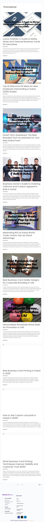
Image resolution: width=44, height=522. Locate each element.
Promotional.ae (31, 520)
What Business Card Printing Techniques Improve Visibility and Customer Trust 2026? (20, 464)
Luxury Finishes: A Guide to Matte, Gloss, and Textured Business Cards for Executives (21, 41)
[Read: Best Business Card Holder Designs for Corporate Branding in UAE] (22, 265)
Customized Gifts (20, 503)
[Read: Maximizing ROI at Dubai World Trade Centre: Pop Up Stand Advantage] (22, 218)
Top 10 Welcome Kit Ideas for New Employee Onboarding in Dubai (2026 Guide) (20, 89)
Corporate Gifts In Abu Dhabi (20, 513)
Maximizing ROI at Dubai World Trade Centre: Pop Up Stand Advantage (19, 235)
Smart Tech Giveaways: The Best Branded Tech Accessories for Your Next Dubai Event (21, 138)
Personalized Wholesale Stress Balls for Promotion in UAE (21, 326)
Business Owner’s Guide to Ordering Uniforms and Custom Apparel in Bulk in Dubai (21, 186)
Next (40, 484)
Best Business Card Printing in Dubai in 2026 (21, 372)
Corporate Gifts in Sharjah (20, 510)
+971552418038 (8, 508)
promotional (5, 46)
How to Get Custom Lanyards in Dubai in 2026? (19, 416)
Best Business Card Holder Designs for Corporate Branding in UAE (21, 281)
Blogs (18, 498)
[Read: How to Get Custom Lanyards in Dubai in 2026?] (22, 400)
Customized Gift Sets (20, 506)
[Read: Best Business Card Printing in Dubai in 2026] (22, 356)
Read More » (5, 55)
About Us (18, 501)
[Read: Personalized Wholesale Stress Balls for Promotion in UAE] (22, 310)
